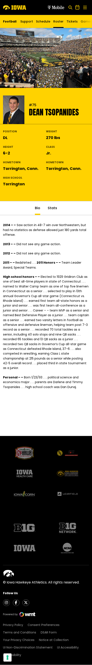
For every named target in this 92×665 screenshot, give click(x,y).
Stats (52, 208)
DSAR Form (49, 632)
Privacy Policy (13, 625)
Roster (58, 21)
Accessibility (12, 655)
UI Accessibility (68, 647)
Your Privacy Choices (18, 640)
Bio (37, 208)
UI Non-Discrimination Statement (28, 647)
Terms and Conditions (19, 632)
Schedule (43, 21)
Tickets (72, 22)
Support (26, 21)
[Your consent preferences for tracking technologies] (7, 657)
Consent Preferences (43, 625)
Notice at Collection (54, 640)
